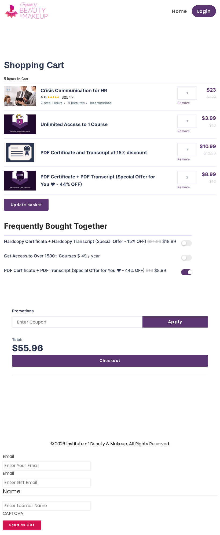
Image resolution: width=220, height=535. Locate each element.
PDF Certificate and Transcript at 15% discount (94, 152)
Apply (175, 322)
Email (8, 456)
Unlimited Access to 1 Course (74, 124)
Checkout (110, 360)
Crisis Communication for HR (74, 90)
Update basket (26, 204)
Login (204, 11)
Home (179, 11)
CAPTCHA (13, 513)
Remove (183, 103)
